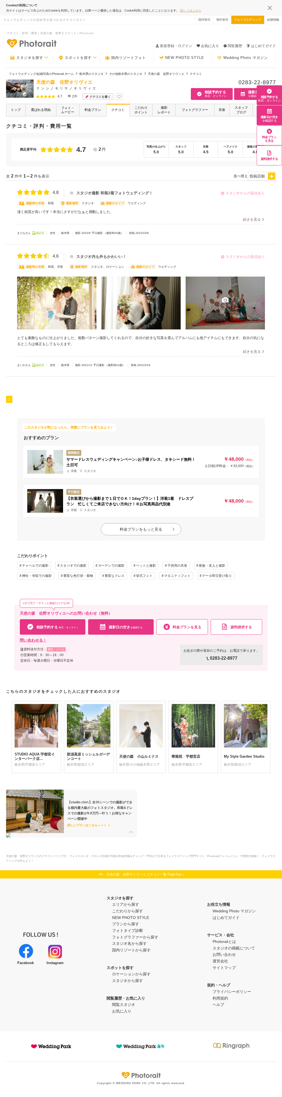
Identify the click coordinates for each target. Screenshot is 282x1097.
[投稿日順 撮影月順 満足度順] (262, 176)
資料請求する (269, 158)
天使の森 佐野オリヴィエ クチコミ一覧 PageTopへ (145, 874)
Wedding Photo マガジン (245, 58)
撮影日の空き (269, 118)
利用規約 (220, 998)
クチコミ (117, 110)
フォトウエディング (247, 19)
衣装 (222, 110)
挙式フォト (144, 576)
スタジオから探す (127, 980)
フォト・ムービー (67, 110)
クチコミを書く (100, 96)
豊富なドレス (114, 576)
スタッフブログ (241, 110)
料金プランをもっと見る (141, 529)
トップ (16, 110)
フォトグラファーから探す (135, 937)
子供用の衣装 (177, 565)
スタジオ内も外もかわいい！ (101, 257)
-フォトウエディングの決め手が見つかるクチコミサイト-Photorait (31, 43)
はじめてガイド (263, 46)
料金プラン (93, 110)
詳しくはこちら (190, 10)
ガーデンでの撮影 (111, 565)
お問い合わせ (224, 954)
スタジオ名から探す (129, 943)
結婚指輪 (273, 19)
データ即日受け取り (217, 576)
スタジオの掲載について (234, 948)
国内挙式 (204, 19)
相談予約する (269, 98)
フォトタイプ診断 (127, 930)
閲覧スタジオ (123, 1004)
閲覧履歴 (235, 46)
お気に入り (121, 1011)
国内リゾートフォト (128, 58)
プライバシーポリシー (232, 991)
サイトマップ (224, 967)
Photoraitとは (224, 941)
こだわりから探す (127, 911)
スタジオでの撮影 (73, 565)
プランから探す (125, 924)
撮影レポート (164, 110)
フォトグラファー (195, 110)
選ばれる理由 (41, 110)
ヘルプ (218, 1004)
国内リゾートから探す (131, 950)
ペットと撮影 (146, 565)
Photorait (141, 1075)
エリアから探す (125, 904)
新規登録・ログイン (176, 46)
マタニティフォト (177, 576)
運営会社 (220, 961)
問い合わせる (31, 640)
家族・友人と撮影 (212, 565)
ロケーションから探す (131, 974)
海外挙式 (222, 19)
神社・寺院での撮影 (37, 576)
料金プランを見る (269, 138)
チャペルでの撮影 (35, 565)
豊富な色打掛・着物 (78, 576)
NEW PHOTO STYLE (184, 58)
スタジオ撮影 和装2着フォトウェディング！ (114, 193)
